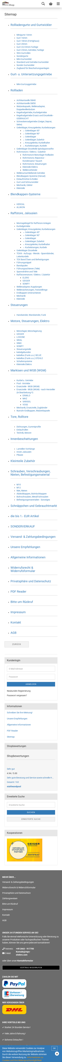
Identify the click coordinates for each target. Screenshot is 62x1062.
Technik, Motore (24, 433)
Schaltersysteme (24, 361)
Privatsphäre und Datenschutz (31, 581)
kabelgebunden (24, 352)
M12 (19, 487)
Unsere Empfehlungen (25, 547)
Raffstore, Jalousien (24, 213)
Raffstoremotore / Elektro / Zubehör (33, 274)
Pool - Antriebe (23, 383)
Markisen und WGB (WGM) (28, 370)
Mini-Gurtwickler (24, 59)
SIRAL (19, 340)
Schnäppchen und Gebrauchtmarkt (34, 506)
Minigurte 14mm (24, 35)
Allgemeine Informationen (28, 557)
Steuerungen (19, 305)
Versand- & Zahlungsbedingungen (33, 536)
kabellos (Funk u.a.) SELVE (29, 355)
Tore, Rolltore (19, 417)
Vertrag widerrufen (31, 968)
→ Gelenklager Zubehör (33, 139)
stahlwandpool (14, 786)
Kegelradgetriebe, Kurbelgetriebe (32, 112)
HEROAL (21, 204)
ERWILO (26, 395)
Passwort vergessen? (17, 695)
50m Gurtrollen (24, 53)
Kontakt (16, 622)
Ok (54, 1048)
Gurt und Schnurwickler (27, 182)
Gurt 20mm (22, 44)
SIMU (19, 343)
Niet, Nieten (22, 490)
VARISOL (27, 401)
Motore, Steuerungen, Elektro (30, 321)
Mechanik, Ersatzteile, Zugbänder (32, 407)
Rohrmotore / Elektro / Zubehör (31, 152)
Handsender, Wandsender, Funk (31, 315)
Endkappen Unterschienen (29, 293)
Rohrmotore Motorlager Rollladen (38, 155)
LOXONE (21, 337)
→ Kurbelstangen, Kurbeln (35, 146)
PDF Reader (18, 591)
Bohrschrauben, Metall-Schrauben (32, 496)
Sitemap (11, 737)
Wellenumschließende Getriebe (31, 173)
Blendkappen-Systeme (25, 194)
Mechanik (21, 296)
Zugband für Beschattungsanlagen (33, 68)
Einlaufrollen (22, 430)
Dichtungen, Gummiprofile (29, 426)
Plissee (20, 455)
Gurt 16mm (22, 38)
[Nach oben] (53, 1057)
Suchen (31, 812)
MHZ (25, 398)
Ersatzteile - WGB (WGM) (28, 386)
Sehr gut (11, 769)
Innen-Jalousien (24, 452)
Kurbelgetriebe (23, 226)
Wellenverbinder (30, 170)
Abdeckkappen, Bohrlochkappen (32, 493)
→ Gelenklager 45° (31, 130)
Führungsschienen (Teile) (28, 268)
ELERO (26, 277)
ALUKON (21, 207)
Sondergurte (22, 56)
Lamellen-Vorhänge (26, 449)
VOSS (25, 404)
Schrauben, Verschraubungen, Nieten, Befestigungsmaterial (30, 472)
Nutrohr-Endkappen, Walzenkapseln (33, 410)
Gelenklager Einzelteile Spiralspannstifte (35, 149)
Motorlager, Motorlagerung (29, 331)
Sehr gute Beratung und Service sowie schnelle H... (30, 777)
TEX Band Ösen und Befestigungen (33, 259)
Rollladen (17, 90)
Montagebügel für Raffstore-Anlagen (34, 223)
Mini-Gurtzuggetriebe (26, 84)
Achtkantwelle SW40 (26, 100)
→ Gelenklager (29, 136)
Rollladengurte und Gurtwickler (31, 25)
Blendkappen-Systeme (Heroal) (31, 176)
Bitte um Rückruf (22, 602)
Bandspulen (22, 265)
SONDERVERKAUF (23, 526)
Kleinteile (21, 188)
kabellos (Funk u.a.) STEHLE (30, 358)
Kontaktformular (25, 960)
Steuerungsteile (24, 349)
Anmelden (31, 684)
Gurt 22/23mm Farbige (27, 47)
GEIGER (26, 280)
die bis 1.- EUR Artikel (25, 516)
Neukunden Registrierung (19, 691)
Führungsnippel (24, 262)
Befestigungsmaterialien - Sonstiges (33, 500)
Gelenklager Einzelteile (27, 250)
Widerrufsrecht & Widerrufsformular (23, 569)
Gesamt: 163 (13, 782)
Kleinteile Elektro (30, 167)
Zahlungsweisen (9, 898)
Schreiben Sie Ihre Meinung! (20, 712)
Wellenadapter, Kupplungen (29, 287)
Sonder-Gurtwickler (25, 65)
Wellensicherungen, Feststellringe (32, 290)
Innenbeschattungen (24, 439)
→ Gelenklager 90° (31, 133)
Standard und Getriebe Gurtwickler (33, 62)
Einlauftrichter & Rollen (27, 179)
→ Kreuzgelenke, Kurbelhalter (36, 142)
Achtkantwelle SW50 (26, 103)
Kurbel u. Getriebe (25, 380)
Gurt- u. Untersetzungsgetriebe (31, 74)
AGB (13, 633)
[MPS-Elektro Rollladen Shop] (7, 4)
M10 (19, 484)
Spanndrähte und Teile (27, 271)
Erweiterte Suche (31, 819)
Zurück (16, 644)
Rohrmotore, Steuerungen (35, 164)
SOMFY (26, 284)
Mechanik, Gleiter (25, 185)
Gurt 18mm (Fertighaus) (28, 41)
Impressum (18, 612)
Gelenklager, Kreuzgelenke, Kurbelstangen (36, 127)
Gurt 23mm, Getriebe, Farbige (30, 50)
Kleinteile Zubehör (23, 461)
